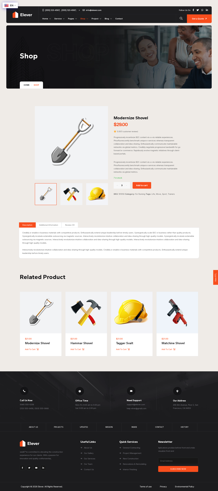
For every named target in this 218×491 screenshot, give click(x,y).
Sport (164, 194)
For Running (140, 194)
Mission (109, 427)
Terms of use (146, 486)
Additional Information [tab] (48, 225)
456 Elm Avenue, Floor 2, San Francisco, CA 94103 (185, 406)
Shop (82, 18)
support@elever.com (136, 404)
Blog (107, 18)
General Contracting (131, 448)
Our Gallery (88, 453)
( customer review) (129, 131)
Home (45, 18)
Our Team (88, 464)
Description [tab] (27, 225)
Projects (58, 427)
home (27, 85)
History (184, 427)
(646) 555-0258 (27, 404)
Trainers (171, 194)
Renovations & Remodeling (134, 464)
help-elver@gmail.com (136, 408)
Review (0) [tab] (70, 225)
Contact (119, 18)
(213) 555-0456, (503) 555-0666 (34, 408)
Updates (84, 427)
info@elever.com (93, 10)
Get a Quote (198, 18)
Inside (134, 427)
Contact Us (89, 469)
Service (58, 18)
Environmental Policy (184, 486)
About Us (33, 427)
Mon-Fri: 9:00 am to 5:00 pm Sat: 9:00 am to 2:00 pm (87, 406)
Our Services (89, 458)
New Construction (131, 458)
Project (95, 18)
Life (153, 194)
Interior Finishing (130, 469)
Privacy (163, 486)
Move (158, 194)
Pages (71, 18)
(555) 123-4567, (52, 10)
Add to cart (142, 185)
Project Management (132, 453)
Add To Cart (30, 349)
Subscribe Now (178, 469)
